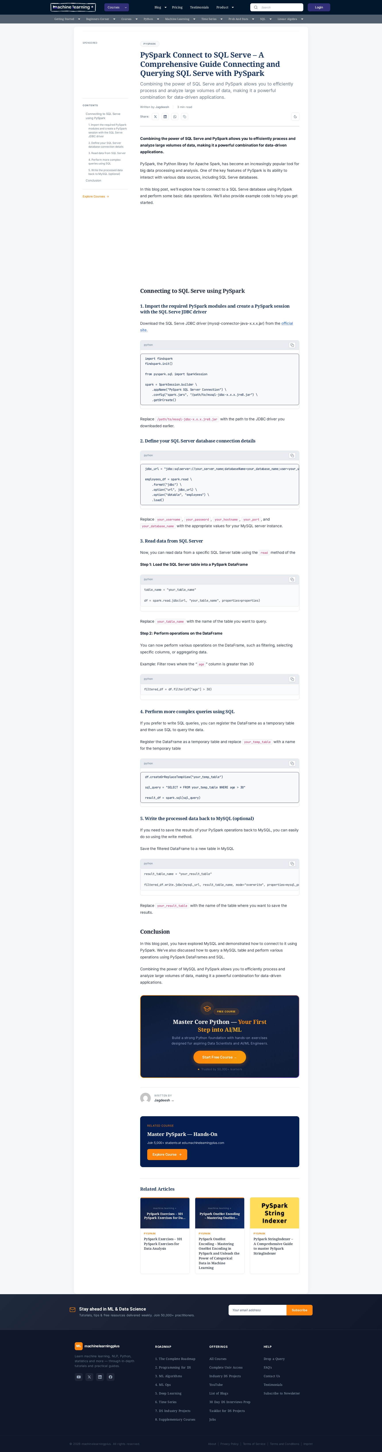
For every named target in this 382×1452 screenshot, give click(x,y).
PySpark (149, 43)
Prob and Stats (238, 19)
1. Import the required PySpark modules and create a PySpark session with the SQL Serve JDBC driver (107, 130)
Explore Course (165, 1154)
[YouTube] (79, 1377)
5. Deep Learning (168, 1393)
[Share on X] (155, 116)
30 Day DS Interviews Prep (229, 1402)
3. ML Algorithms (168, 1376)
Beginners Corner (97, 19)
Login (319, 7)
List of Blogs (218, 1393)
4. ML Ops (163, 1384)
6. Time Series (166, 1402)
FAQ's (268, 1367)
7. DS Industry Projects (173, 1411)
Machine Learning (177, 19)
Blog (158, 7)
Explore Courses (94, 196)
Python (148, 19)
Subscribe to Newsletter (282, 1393)
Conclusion (93, 180)
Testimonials (199, 7)
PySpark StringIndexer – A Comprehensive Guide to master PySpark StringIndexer (273, 1246)
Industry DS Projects (225, 1376)
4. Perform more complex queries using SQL (104, 161)
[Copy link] (184, 116)
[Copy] (292, 345)
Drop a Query (274, 1359)
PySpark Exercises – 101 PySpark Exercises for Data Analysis (163, 1244)
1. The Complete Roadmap (175, 1359)
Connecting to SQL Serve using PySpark (103, 116)
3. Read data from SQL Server (107, 153)
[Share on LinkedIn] (165, 116)
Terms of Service (254, 1444)
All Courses (217, 1359)
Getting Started (64, 19)
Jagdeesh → (164, 1100)
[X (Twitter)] (89, 1377)
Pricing (177, 7)
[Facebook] (111, 1377)
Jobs (212, 1419)
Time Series (208, 19)
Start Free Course (219, 1057)
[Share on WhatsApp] (174, 116)
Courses (126, 19)
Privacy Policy (229, 1444)
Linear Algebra (287, 19)
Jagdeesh (162, 107)
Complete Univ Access (226, 1367)
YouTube (216, 1384)
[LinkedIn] (100, 1377)
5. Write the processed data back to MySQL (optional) (105, 172)
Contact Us (272, 1376)
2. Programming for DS (173, 1367)
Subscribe (299, 1310)
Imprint (308, 1444)
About (212, 1444)
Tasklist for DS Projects (227, 1411)
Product (222, 7)
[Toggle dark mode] (295, 117)
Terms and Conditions (284, 1444)
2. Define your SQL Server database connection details (105, 144)
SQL (262, 19)
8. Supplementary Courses (175, 1419)
